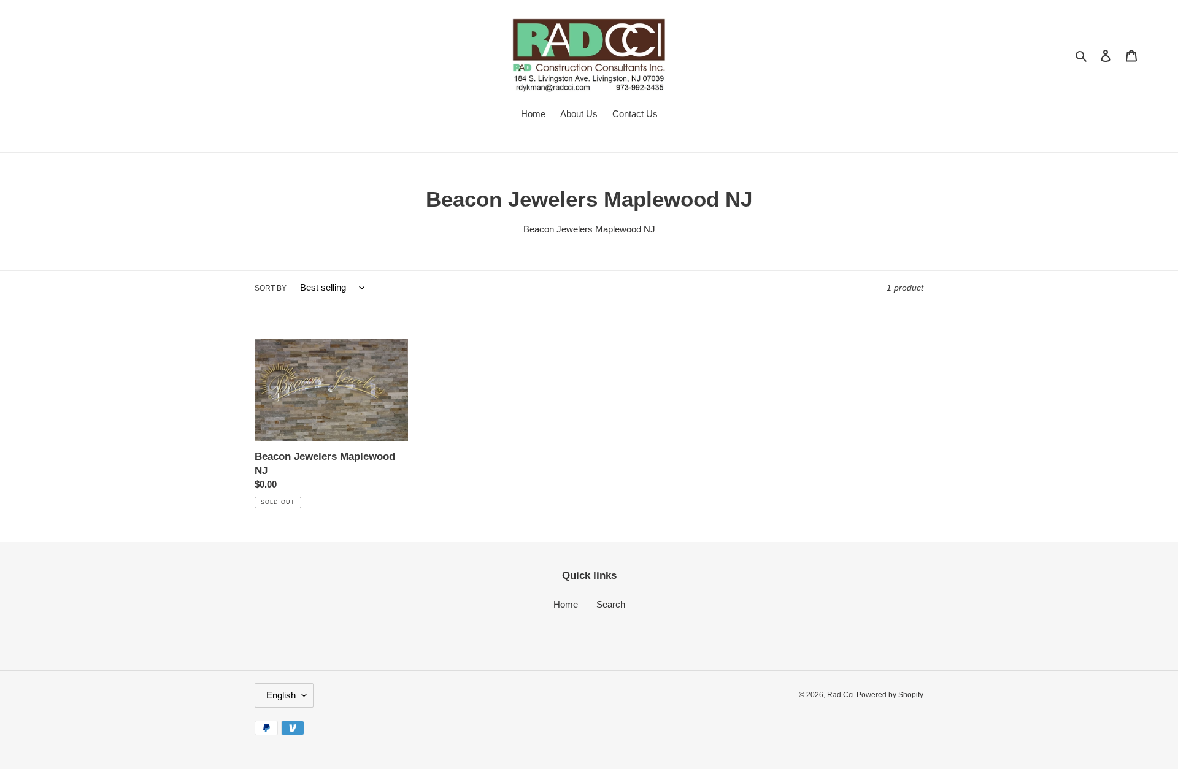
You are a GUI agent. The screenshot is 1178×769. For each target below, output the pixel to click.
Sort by (271, 288)
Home (565, 604)
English (281, 695)
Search (610, 604)
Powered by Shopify (890, 695)
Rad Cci (840, 695)
